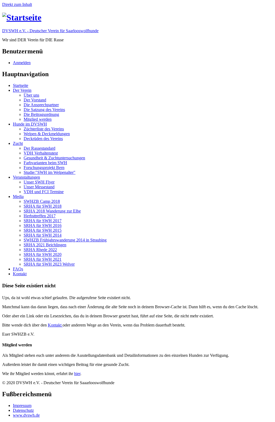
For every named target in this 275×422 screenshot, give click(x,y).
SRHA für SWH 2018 (42, 206)
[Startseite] (21, 17)
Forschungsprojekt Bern (44, 167)
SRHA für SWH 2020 (42, 254)
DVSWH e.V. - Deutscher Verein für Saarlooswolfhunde (50, 30)
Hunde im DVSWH (30, 124)
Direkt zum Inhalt (17, 4)
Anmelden (22, 62)
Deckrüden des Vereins (43, 138)
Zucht (18, 143)
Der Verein (22, 90)
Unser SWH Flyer (39, 182)
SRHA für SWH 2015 (42, 230)
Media (18, 196)
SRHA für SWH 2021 (42, 259)
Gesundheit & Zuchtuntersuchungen (54, 158)
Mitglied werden (38, 119)
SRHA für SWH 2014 (42, 235)
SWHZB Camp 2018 (42, 201)
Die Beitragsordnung (41, 114)
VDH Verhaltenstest (41, 153)
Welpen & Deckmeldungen (47, 133)
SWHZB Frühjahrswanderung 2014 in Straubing (65, 240)
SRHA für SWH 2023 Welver (49, 264)
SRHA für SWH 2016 (42, 225)
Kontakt (20, 273)
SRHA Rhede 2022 (40, 249)
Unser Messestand (39, 187)
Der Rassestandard (39, 148)
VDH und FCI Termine (44, 191)
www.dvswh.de (26, 415)
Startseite (20, 85)
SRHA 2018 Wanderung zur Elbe (52, 211)
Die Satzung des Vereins (44, 109)
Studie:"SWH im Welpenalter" (49, 172)
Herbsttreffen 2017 (40, 216)
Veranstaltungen (26, 177)
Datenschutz (23, 410)
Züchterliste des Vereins (44, 129)
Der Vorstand (35, 100)
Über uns (31, 95)
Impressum (22, 405)
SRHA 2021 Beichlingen (45, 245)
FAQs (18, 269)
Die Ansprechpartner (41, 104)
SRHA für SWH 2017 (42, 220)
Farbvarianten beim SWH (45, 162)
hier (77, 373)
